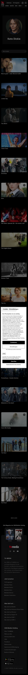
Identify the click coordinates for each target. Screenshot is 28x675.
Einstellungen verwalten (13, 346)
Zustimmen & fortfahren (13, 342)
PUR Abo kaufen (13, 361)
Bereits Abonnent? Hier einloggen (13, 364)
